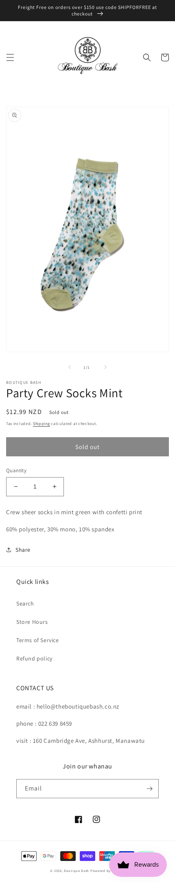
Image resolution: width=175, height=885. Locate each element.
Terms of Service (37, 640)
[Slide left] (70, 367)
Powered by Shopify (107, 870)
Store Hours (32, 621)
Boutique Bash (76, 870)
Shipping (41, 423)
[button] (10, 57)
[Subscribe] (149, 788)
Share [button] (23, 549)
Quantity (16, 470)
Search (25, 603)
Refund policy (34, 658)
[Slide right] (105, 367)
